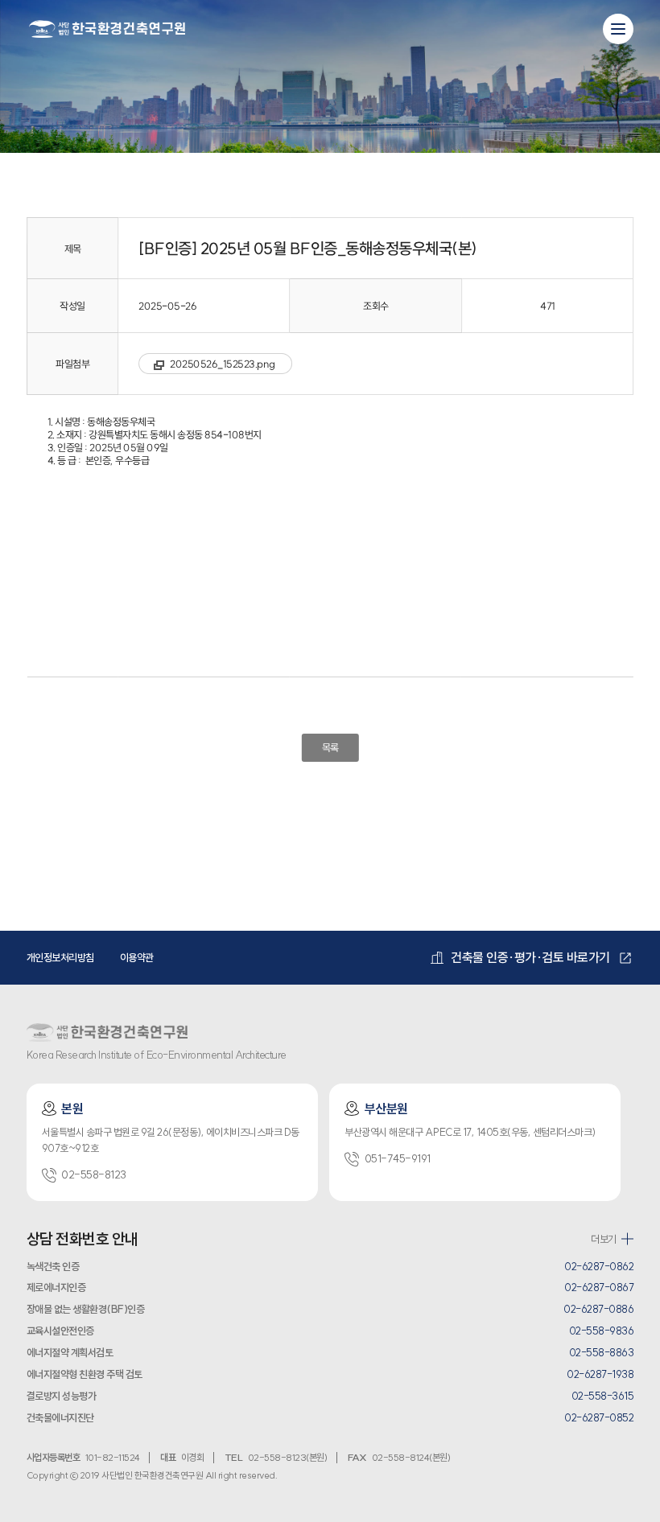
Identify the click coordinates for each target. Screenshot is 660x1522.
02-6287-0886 (598, 1308)
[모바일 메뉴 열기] (618, 29)
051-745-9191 (398, 1159)
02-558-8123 (93, 1175)
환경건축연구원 (107, 28)
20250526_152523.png (222, 363)
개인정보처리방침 (60, 957)
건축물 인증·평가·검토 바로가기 (530, 957)
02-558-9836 (601, 1330)
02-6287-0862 (598, 1266)
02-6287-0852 (598, 1417)
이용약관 (137, 957)
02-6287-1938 (600, 1374)
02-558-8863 (601, 1352)
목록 (329, 747)
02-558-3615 (602, 1395)
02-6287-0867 (598, 1287)
